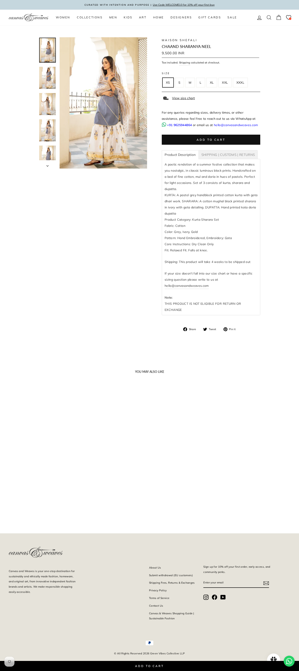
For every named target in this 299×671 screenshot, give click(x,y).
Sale (232, 17)
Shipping (184, 62)
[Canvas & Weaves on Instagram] (206, 597)
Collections (90, 17)
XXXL (240, 83)
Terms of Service (159, 598)
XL (212, 83)
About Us (155, 567)
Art (143, 17)
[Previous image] (14, 434)
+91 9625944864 (179, 125)
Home (158, 17)
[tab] (180, 154)
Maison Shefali (179, 40)
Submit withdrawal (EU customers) (171, 575)
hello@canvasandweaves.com (236, 125)
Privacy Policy (158, 590)
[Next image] (70, 434)
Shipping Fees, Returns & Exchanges (172, 582)
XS (168, 83)
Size (166, 73)
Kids (128, 17)
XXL (225, 83)
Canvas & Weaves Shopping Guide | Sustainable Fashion (171, 616)
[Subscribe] (266, 583)
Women (63, 17)
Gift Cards (209, 17)
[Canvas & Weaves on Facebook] (214, 597)
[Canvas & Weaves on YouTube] (223, 597)
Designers (181, 17)
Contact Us (156, 605)
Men (113, 17)
